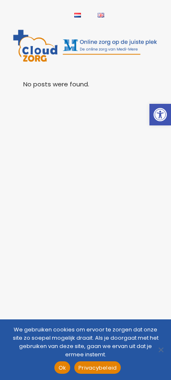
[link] (160, 114)
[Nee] (160, 350)
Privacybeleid (97, 368)
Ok (62, 368)
